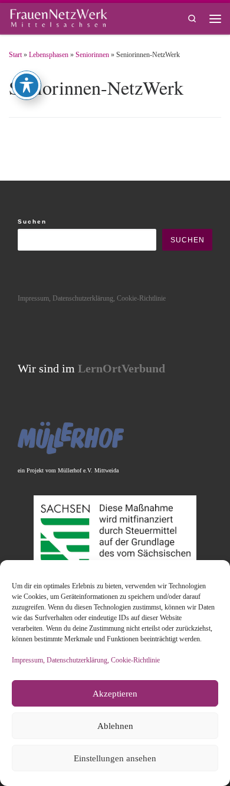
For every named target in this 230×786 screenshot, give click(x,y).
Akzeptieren (115, 693)
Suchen (32, 221)
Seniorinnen (92, 55)
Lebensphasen (48, 55)
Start (15, 55)
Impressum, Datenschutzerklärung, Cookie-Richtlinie (86, 660)
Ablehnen (115, 726)
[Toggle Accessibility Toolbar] (26, 85)
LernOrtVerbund (121, 368)
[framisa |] (58, 16)
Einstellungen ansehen (115, 758)
